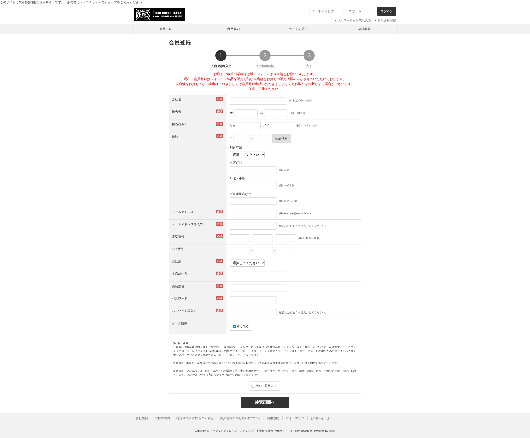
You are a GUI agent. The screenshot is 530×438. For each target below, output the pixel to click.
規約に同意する (265, 385)
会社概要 (364, 29)
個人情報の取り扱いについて (240, 418)
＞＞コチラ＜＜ (90, 2)
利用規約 (273, 418)
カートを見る (298, 29)
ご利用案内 (232, 29)
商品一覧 (165, 29)
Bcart (332, 430)
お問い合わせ (320, 418)
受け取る (242, 326)
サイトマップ (295, 418)
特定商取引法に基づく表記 (195, 418)
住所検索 (281, 138)
